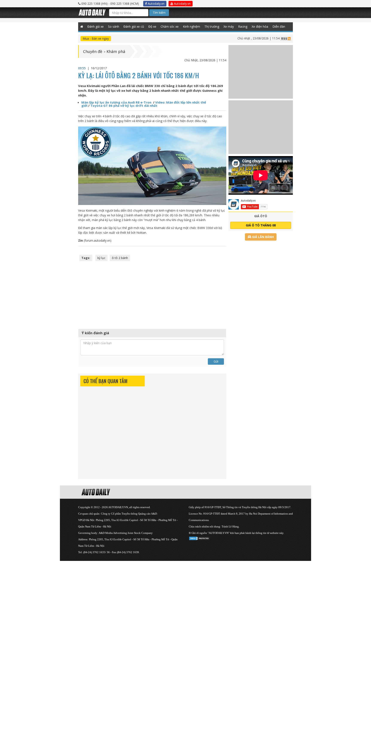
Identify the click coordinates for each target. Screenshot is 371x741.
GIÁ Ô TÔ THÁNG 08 (261, 225)
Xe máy (229, 26)
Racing (242, 26)
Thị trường (211, 26)
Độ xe (152, 26)
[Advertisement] (152, 294)
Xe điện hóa (260, 26)
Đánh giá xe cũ (133, 26)
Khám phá (115, 51)
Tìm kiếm (159, 13)
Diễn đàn (278, 26)
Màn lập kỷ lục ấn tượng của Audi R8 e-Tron (116, 102)
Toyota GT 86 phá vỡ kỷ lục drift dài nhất (123, 105)
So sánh (113, 26)
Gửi (216, 361)
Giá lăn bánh (262, 237)
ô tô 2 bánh (120, 258)
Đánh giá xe (95, 26)
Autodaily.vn (155, 4)
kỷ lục (101, 258)
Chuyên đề (92, 51)
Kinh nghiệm (191, 26)
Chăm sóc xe (170, 26)
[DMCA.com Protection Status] (199, 537)
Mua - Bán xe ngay (96, 38)
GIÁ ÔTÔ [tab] (260, 216)
